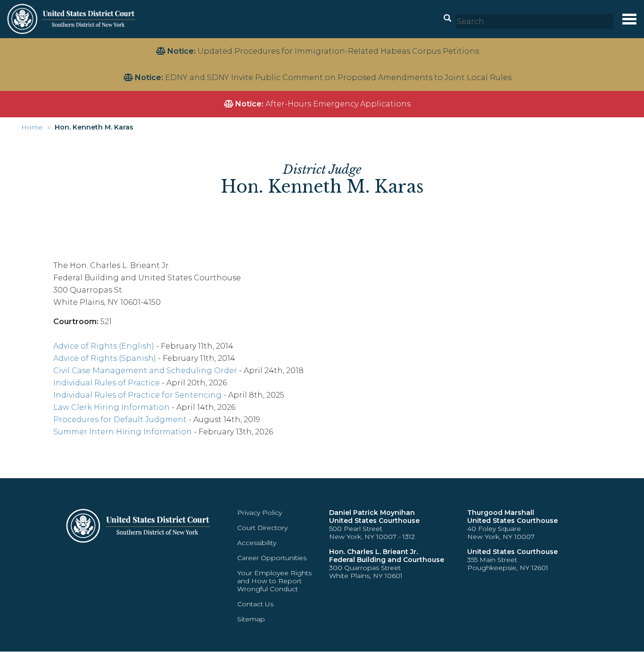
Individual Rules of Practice (106, 382)
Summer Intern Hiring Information (122, 431)
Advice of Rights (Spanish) (104, 358)
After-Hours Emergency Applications (338, 103)
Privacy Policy (259, 512)
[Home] (72, 18)
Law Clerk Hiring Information (111, 407)
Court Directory (262, 527)
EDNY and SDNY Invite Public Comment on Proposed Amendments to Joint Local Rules (338, 77)
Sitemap (251, 619)
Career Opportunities (271, 558)
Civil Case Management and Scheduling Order (145, 370)
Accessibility (256, 542)
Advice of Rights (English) (103, 346)
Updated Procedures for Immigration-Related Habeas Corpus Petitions (338, 51)
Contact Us (255, 604)
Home (32, 127)
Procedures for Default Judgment (120, 419)
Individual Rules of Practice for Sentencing (137, 395)
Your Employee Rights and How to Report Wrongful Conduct (274, 581)
